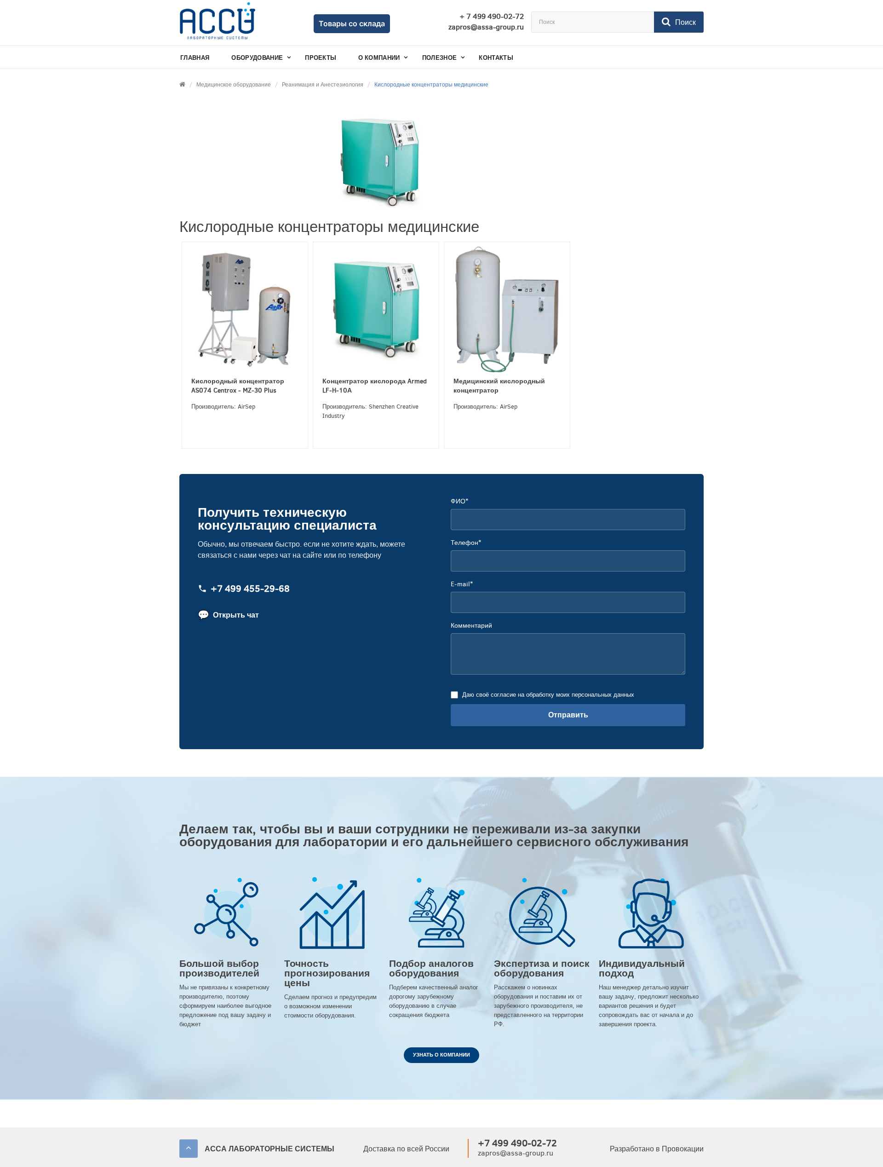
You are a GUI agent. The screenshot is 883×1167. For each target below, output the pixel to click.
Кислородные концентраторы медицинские (431, 84)
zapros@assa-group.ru (486, 27)
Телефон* (466, 542)
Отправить (568, 715)
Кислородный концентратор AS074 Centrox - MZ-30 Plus (237, 386)
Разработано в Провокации (657, 1149)
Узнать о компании (441, 1054)
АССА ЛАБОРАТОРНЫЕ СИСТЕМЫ (269, 1149)
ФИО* (459, 501)
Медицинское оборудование (233, 84)
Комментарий (471, 625)
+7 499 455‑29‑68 (250, 589)
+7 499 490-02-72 (517, 1143)
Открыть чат (228, 615)
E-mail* (462, 584)
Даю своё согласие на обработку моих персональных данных (548, 695)
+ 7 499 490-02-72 (491, 16)
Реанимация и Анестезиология (322, 84)
